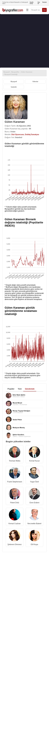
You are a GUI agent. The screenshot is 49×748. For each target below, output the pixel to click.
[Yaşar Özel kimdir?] (34, 473)
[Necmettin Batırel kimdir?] (34, 515)
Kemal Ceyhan (15, 523)
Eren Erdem (34, 503)
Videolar (35, 81)
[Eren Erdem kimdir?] (34, 494)
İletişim (44, 2)
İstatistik (14, 87)
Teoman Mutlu (14, 461)
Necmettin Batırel (34, 523)
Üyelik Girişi (31, 2)
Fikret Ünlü (14, 503)
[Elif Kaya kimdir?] (34, 536)
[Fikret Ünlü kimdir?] (14, 494)
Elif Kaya (34, 544)
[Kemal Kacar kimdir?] (34, 452)
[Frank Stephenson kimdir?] (14, 473)
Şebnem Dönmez (15, 544)
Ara (44, 10)
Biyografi (14, 81)
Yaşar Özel (34, 482)
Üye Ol (39, 2)
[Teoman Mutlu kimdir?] (14, 452)
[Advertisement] (24, 40)
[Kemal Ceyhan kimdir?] (14, 515)
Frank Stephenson (14, 482)
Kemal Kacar (34, 461)
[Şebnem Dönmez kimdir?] (14, 536)
